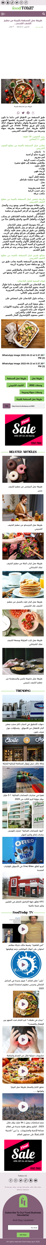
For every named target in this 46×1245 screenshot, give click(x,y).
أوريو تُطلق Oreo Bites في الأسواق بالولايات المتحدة (24, 868)
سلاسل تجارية (26, 1187)
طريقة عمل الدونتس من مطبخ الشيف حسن (25, 488)
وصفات (14, 1187)
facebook (26, 2)
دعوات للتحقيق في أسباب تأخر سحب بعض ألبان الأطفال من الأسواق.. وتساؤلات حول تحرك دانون (24, 727)
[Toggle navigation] (3, 14)
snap (8, 3)
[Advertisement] (23, 54)
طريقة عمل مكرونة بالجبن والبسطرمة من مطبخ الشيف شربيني (24, 680)
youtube (3, 2)
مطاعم (31, 1187)
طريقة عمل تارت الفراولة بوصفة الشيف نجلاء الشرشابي (24, 642)
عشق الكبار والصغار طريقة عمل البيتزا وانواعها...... (27, 1088)
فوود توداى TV (8, 1187)
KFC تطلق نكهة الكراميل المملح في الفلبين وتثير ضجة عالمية (24, 903)
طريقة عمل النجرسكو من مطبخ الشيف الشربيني (25, 526)
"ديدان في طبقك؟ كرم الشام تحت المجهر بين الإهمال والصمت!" (23, 1021)
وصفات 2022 (35, 385)
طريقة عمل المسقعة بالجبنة (29, 399)
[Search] (43, 14)
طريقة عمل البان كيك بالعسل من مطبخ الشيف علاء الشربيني (24, 603)
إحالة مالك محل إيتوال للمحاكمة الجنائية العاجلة (23, 763)
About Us (19, 1189)
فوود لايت (19, 1187)
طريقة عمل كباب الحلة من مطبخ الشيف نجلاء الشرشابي (24, 565)
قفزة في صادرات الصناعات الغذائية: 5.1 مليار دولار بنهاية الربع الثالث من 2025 (23, 797)
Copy (6, 406)
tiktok (12, 3)
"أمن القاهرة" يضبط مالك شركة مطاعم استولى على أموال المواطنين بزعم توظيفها (25, 946)
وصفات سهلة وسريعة (32, 392)
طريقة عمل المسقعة (16, 378)
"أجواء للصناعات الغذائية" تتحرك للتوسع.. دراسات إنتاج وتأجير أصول (25, 832)
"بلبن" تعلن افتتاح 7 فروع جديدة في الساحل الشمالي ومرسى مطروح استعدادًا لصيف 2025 (24, 984)
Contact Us (26, 1189)
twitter (17, 2)
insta (21, 2)
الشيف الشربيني (16, 385)
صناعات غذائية (37, 1187)
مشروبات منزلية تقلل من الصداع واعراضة (25, 1055)
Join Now (23, 1235)
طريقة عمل (37, 378)
